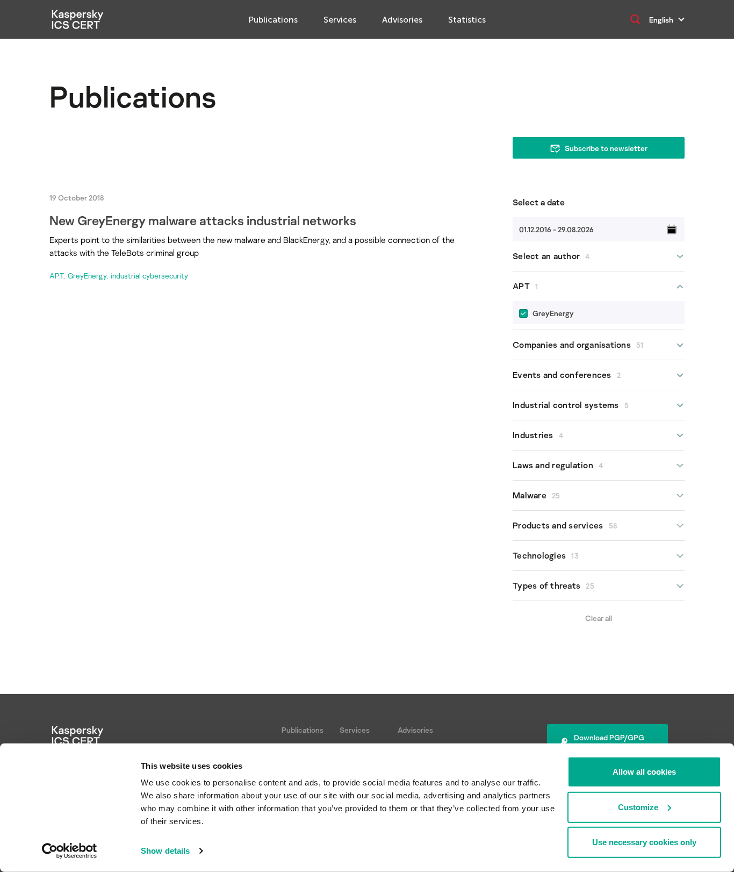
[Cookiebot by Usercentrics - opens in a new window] (70, 851)
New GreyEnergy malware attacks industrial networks (202, 220)
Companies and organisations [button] (578, 344)
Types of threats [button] (553, 585)
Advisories (402, 20)
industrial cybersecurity (149, 275)
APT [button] (525, 286)
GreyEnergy (87, 275)
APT (56, 275)
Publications (273, 20)
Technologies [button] (546, 555)
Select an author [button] (551, 256)
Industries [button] (538, 435)
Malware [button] (536, 495)
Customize (638, 806)
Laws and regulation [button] (558, 465)
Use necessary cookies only (644, 842)
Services (339, 20)
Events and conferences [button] (567, 374)
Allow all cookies (644, 771)
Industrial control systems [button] (571, 404)
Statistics (467, 20)
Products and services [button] (565, 525)
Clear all (598, 618)
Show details (165, 850)
